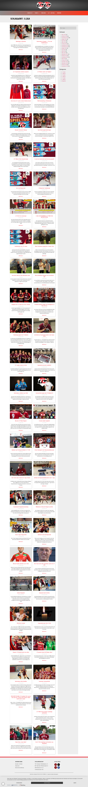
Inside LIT (29, 13)
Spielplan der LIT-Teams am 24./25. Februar (21, 304)
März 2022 (64, 52)
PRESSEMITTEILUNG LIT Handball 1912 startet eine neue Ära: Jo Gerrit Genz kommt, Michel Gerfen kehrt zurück (21, 697)
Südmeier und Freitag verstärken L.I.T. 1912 (21, 450)
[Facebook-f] (58, 767)
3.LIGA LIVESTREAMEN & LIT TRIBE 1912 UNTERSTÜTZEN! (44, 216)
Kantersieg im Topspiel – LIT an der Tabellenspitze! (44, 42)
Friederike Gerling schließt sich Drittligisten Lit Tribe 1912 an (44, 305)
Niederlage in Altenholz (21, 41)
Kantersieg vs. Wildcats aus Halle (21, 393)
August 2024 (64, 39)
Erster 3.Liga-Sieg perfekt (21, 534)
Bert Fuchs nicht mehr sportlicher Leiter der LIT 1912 (44, 564)
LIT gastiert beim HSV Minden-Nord (44, 652)
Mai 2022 (63, 51)
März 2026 (64, 34)
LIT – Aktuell (51, 13)
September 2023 (65, 45)
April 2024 (64, 40)
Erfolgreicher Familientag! (44, 188)
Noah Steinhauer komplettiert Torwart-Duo (44, 246)
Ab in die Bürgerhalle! (20, 188)
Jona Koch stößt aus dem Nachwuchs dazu (21, 275)
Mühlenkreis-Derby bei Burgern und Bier (44, 506)
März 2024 (64, 42)
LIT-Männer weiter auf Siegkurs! (44, 71)
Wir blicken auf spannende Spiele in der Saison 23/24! (44, 335)
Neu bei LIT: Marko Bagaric (21, 420)
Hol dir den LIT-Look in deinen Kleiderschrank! (21, 100)
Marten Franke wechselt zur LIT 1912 (21, 563)
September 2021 (65, 57)
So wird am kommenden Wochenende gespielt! (44, 159)
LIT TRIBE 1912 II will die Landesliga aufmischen (44, 712)
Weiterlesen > (21, 49)
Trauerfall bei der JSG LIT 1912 (44, 623)
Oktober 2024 (64, 36)
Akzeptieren (47, 782)
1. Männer (64, 73)
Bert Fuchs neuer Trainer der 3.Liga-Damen (21, 477)
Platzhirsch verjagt (21, 623)
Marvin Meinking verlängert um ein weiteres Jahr (44, 276)
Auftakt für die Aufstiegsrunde (44, 534)
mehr (75, 782)
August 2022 (64, 48)
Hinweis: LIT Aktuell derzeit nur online (21, 652)
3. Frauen (63, 78)
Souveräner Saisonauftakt (44, 681)
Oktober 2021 (64, 55)
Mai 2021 (63, 58)
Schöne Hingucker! (21, 592)
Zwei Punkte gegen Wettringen (44, 130)
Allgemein (64, 81)
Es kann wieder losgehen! (44, 420)
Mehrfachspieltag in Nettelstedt (44, 100)
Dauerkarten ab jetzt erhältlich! (44, 365)
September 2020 (65, 66)
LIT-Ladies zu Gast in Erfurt (21, 365)
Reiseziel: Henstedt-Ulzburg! (21, 130)
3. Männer (64, 79)
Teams (36, 13)
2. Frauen (63, 75)
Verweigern (19, 782)
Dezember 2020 (65, 61)
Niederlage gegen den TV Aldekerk (21, 334)
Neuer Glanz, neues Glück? (20, 742)
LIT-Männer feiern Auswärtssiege (21, 159)
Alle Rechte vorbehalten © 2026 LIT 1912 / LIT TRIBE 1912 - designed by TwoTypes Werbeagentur (44, 774)
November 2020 (65, 63)
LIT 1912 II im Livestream (20, 216)
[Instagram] (55, 764)
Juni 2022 (64, 49)
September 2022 (65, 46)
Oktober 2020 (64, 64)
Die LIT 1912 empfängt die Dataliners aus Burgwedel (44, 742)
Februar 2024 (64, 43)
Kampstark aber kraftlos (44, 592)
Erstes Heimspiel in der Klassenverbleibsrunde (44, 450)
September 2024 (65, 37)
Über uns (43, 13)
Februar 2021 (64, 60)
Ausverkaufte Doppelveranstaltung (20, 506)
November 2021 (65, 54)
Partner (59, 13)
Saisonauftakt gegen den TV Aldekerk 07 (44, 393)
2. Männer (64, 76)
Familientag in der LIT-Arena (21, 246)
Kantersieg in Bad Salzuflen (21, 681)
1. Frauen (63, 72)
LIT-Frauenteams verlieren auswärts (21, 71)
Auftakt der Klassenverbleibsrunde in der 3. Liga (44, 477)
